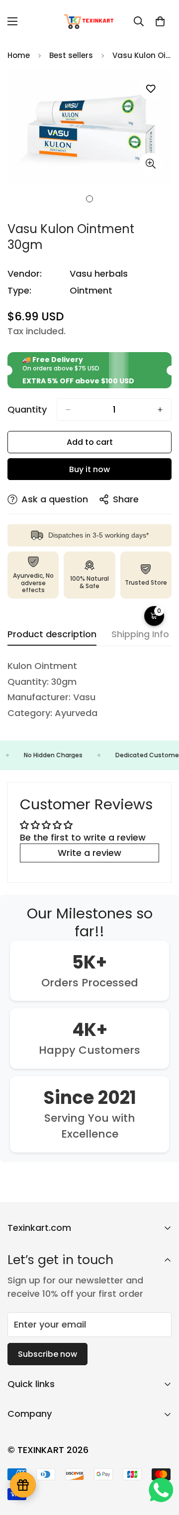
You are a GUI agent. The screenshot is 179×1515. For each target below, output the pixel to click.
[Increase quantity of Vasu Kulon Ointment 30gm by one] (160, 410)
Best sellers (71, 55)
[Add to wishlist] (150, 89)
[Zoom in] (150, 164)
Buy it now (89, 469)
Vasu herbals (99, 273)
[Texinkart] (90, 21)
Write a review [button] (89, 853)
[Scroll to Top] (161, 1462)
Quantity (27, 410)
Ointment (91, 290)
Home (18, 55)
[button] (160, 21)
